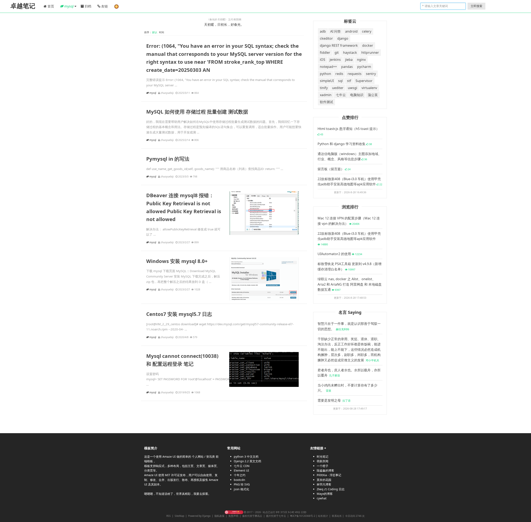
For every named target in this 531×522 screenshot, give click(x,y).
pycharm (364, 66)
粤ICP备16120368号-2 (302, 516)
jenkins (335, 59)
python (325, 73)
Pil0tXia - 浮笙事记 (329, 475)
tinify (324, 88)
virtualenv (369, 88)
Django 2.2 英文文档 (247, 461)
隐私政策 (219, 516)
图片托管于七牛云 (276, 516)
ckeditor (326, 38)
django (342, 38)
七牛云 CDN (242, 466)
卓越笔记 (22, 5)
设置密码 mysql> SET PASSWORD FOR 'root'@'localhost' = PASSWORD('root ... (193, 379)
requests (355, 73)
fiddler (325, 52)
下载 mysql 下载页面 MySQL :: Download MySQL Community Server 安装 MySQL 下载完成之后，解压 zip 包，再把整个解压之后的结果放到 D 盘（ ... (183, 276)
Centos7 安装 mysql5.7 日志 (179, 314)
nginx (361, 59)
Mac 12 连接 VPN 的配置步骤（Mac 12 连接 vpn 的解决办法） (349, 221)
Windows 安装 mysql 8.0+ (177, 261)
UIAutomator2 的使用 (340, 254)
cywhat (321, 498)
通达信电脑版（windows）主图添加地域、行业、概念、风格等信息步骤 (349, 156)
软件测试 (326, 102)
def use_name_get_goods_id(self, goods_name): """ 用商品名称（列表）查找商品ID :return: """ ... (214, 169)
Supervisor (364, 80)
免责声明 (233, 516)
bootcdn (239, 480)
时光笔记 (322, 456)
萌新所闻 (322, 461)
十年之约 (239, 475)
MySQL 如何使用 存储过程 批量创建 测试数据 (197, 111)
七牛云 (341, 95)
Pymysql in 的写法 (167, 158)
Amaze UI (169, 456)
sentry (371, 73)
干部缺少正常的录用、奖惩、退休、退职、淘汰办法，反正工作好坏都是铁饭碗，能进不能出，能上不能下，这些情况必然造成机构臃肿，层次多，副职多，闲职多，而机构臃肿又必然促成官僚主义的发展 (349, 349)
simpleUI (327, 80)
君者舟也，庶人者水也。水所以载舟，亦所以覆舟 (349, 373)
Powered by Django (199, 516)
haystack (350, 52)
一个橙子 (322, 466)
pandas (347, 66)
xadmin (325, 95)
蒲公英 (373, 95)
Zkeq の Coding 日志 (331, 489)
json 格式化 (241, 489)
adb (323, 31)
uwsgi (352, 88)
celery (366, 31)
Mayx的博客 (325, 494)
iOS (322, 59)
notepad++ (328, 66)
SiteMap (179, 516)
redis (339, 73)
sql (340, 80)
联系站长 (337, 516)
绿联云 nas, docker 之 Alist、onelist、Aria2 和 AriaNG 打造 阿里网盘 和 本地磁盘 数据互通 (350, 284)
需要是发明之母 (334, 400)
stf (349, 80)
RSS (168, 516)
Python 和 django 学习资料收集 (345, 144)
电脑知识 (356, 95)
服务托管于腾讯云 (252, 516)
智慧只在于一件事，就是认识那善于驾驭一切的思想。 (349, 326)
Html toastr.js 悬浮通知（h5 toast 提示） (348, 131)
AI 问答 (335, 31)
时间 (162, 32)
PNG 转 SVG (242, 484)
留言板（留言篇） (334, 169)
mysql (153, 93)
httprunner (370, 52)
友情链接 (316, 448)
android (351, 31)
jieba (349, 59)
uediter (337, 88)
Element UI (241, 470)
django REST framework (339, 45)
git (337, 52)
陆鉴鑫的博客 (325, 470)
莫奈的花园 (324, 480)
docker (367, 45)
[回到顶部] (525, 516)
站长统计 (323, 516)
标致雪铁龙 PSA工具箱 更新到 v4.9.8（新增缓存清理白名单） (349, 266)
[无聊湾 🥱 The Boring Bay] (234, 512)
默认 (155, 32)
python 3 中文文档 (246, 456)
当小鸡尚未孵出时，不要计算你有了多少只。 (347, 388)
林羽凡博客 (324, 484)
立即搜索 (476, 6)
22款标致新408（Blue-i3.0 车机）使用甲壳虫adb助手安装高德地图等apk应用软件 (350, 182)
